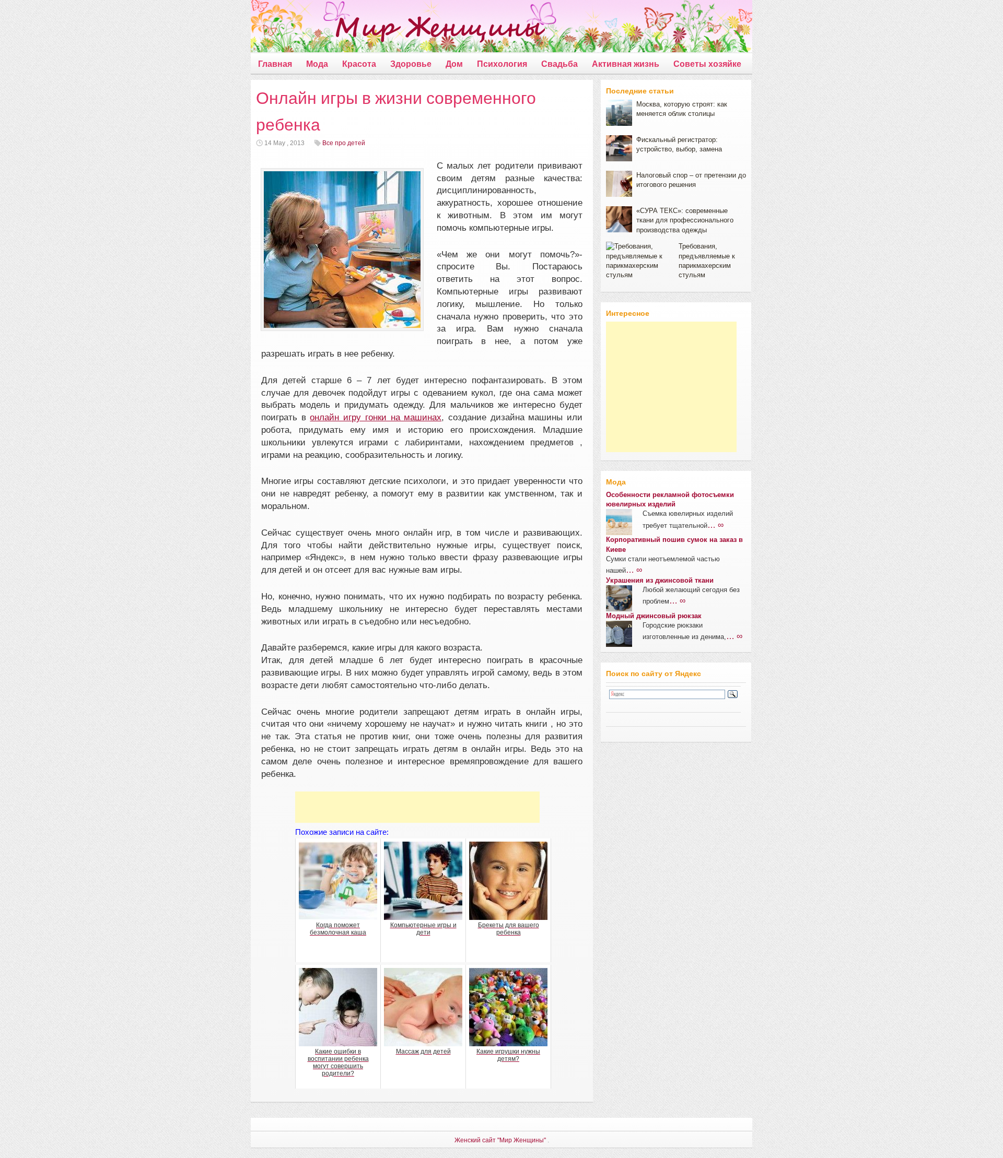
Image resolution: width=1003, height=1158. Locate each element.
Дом (454, 64)
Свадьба (559, 64)
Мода (317, 64)
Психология (502, 64)
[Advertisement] (417, 807)
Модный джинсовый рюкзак (654, 616)
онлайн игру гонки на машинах (375, 417)
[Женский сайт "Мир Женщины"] (398, 28)
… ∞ (715, 524)
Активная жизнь (625, 64)
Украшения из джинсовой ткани (660, 580)
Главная (275, 64)
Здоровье (410, 64)
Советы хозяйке (707, 64)
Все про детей (343, 143)
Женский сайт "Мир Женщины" (500, 1140)
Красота (359, 64)
